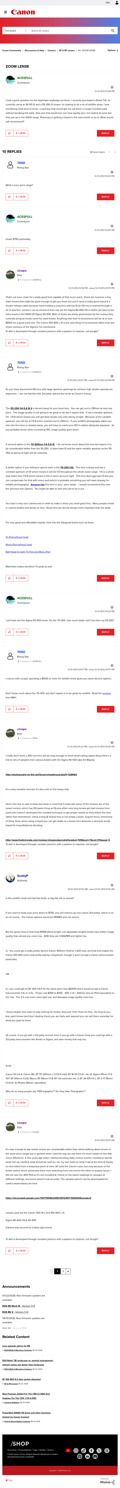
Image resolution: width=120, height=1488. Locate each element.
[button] (103, 718)
